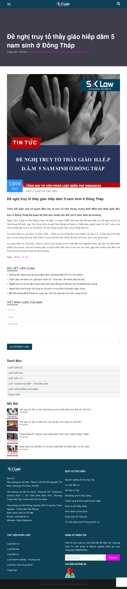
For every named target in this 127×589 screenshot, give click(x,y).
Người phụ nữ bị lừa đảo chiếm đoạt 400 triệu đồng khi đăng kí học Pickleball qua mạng (53, 283)
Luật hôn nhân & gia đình (23, 389)
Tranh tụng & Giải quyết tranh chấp (83, 501)
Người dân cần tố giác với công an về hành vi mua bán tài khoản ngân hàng (47, 288)
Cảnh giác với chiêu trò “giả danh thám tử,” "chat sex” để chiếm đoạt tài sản (47, 279)
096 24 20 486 (26, 513)
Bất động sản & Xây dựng (78, 495)
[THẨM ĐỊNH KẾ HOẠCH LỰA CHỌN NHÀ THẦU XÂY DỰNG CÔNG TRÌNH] (12, 438)
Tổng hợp (14, 394)
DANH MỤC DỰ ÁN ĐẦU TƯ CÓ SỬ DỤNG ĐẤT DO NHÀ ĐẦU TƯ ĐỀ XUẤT (54, 446)
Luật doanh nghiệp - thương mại (28, 384)
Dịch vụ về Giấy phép (76, 506)
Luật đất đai (15, 373)
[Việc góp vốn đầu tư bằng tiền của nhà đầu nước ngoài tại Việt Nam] (12, 425)
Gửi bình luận (20, 346)
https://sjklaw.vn (24, 520)
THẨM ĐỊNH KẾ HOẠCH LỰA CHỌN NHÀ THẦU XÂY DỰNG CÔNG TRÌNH (54, 434)
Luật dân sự (15, 367)
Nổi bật (12, 403)
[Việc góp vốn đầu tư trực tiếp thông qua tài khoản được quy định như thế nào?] (12, 413)
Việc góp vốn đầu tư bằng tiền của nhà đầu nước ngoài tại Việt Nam (50, 421)
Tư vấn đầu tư (72, 485)
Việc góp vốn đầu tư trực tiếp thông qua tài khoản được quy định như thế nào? (55, 409)
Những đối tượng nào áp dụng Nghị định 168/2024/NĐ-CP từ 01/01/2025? (46, 274)
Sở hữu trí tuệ (72, 490)
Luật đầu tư (15, 378)
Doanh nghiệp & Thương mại (79, 479)
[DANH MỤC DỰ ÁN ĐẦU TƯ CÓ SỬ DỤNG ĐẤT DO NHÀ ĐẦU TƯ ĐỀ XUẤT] (12, 450)
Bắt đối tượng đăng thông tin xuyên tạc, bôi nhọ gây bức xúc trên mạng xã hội (48, 293)
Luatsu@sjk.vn (21, 516)
